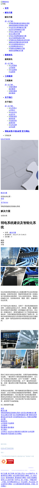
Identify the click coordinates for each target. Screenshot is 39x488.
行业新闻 (12, 72)
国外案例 (12, 93)
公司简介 (12, 110)
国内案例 (12, 89)
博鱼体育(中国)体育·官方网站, (17, 131)
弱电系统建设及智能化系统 (18, 25)
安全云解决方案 (14, 34)
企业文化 (12, 114)
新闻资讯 (8, 55)
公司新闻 (12, 67)
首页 (7, 8)
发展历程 (12, 123)
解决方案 (8, 12)
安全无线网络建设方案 (17, 38)
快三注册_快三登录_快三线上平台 (13, 473)
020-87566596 (5, 139)
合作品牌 (12, 127)
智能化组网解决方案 (16, 50)
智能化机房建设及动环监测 (18, 42)
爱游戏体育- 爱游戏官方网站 (16, 478)
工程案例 (8, 76)
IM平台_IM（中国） (22, 480)
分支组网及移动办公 (16, 46)
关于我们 (8, 97)
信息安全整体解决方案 (17, 29)
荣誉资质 (12, 118)
